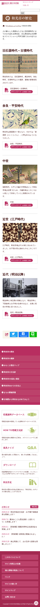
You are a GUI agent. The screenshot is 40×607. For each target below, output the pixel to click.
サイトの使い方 (11, 584)
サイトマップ (28, 2)
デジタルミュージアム (13, 26)
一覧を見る (34, 506)
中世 (6, 161)
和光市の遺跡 (9, 358)
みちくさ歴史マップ (11, 365)
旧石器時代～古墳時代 (17, 50)
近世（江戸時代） (14, 219)
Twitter (14, 336)
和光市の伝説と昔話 (11, 379)
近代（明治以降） (14, 274)
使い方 (26, 5)
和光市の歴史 (9, 352)
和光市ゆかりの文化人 (12, 386)
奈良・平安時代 (13, 105)
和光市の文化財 (10, 372)
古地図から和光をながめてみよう (16, 399)
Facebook (23, 336)
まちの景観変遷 (10, 392)
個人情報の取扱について (14, 570)
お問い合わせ (10, 597)
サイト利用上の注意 (12, 564)
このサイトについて (12, 557)
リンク (7, 577)
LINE (33, 336)
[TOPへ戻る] (36, 603)
